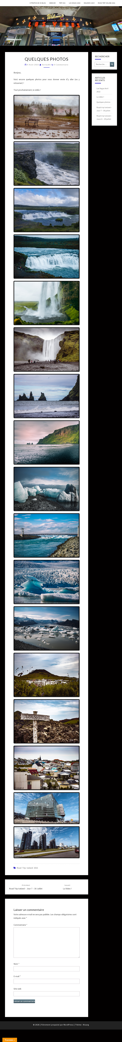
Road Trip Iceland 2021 (106, 3)
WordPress (68, 1025)
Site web (17, 988)
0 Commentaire (61, 65)
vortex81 (46, 65)
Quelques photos (103, 102)
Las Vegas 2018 (74, 3)
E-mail (17, 976)
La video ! (100, 97)
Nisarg (86, 1025)
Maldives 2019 (89, 3)
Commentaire (20, 924)
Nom (16, 963)
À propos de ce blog (38, 3)
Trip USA (62, 3)
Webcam (52, 3)
